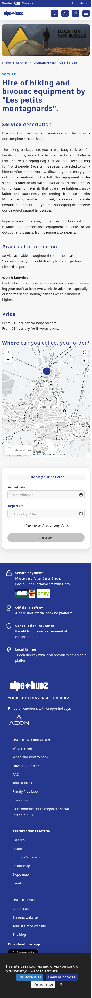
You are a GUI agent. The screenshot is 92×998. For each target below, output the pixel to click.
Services (22, 63)
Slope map (21, 874)
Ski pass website (25, 917)
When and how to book (30, 757)
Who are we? (22, 748)
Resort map (21, 865)
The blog (19, 934)
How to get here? (26, 765)
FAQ (16, 774)
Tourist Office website (29, 926)
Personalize (43, 984)
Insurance (20, 800)
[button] (46, 374)
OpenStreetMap (40, 454)
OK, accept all (29, 977)
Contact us (21, 908)
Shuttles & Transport (28, 857)
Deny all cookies (61, 977)
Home (6, 63)
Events (18, 883)
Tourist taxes (22, 782)
